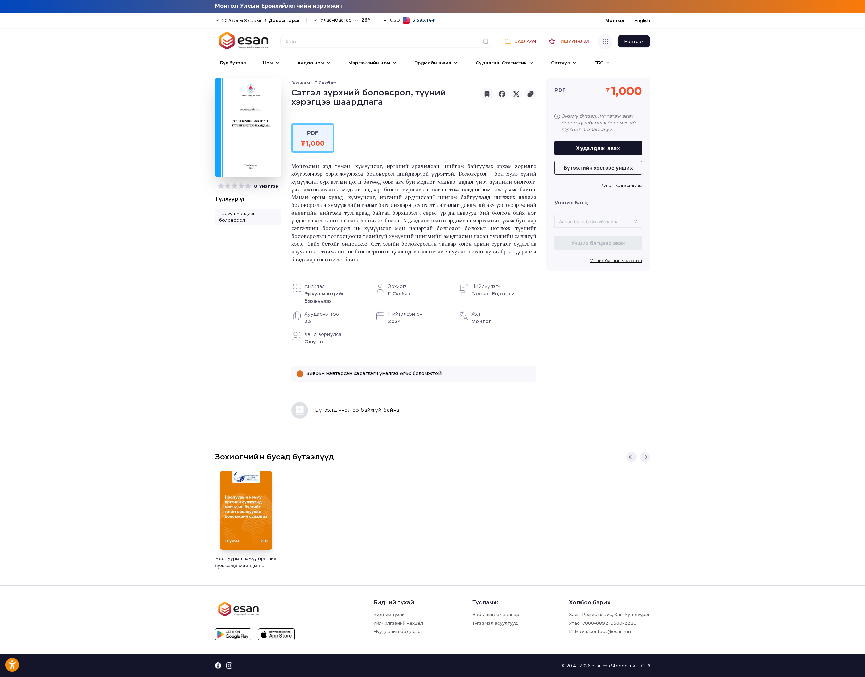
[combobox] (598, 221)
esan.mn (600, 665)
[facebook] (502, 94)
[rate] (221, 186)
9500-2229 (624, 623)
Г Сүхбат (325, 83)
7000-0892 (595, 623)
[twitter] (516, 94)
